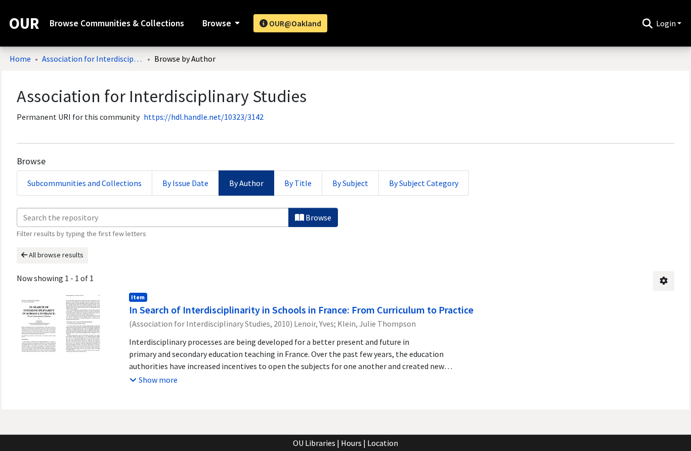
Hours (351, 443)
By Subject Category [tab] (423, 183)
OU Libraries (314, 443)
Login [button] (666, 23)
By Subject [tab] (350, 183)
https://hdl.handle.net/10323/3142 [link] (204, 117)
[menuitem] (219, 23)
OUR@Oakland (294, 23)
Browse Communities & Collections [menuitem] (117, 23)
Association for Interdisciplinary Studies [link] (92, 59)
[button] (647, 23)
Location (382, 443)
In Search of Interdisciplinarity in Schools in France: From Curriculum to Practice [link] (301, 309)
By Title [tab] (298, 183)
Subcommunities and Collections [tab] (84, 183)
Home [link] (20, 59)
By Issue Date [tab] (185, 183)
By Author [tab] (246, 183)
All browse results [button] (55, 254)
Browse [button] (216, 23)
